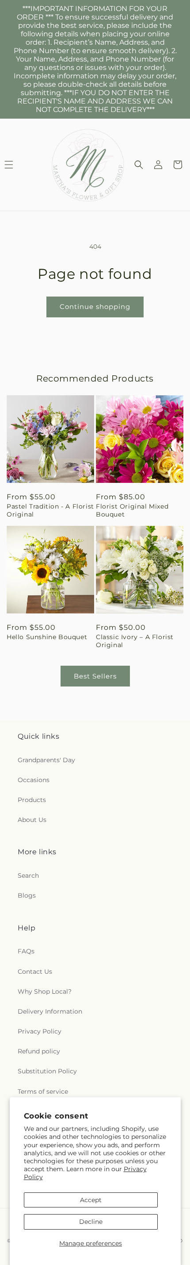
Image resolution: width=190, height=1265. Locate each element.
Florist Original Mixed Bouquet (132, 510)
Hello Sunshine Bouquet (47, 637)
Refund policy (39, 1051)
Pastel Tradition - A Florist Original (50, 510)
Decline (91, 1222)
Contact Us (35, 972)
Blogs (27, 895)
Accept (91, 1200)
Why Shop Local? (45, 991)
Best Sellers (95, 676)
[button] (138, 164)
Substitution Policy (47, 1071)
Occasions (33, 780)
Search (28, 875)
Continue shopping (95, 306)
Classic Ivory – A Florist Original (135, 641)
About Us (32, 820)
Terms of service (43, 1091)
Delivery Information (50, 1011)
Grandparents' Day (46, 760)
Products (32, 800)
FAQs (26, 951)
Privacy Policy (39, 1031)
